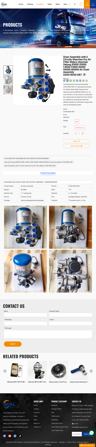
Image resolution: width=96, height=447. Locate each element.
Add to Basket (75, 146)
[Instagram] (15, 435)
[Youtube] (9, 435)
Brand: (65, 114)
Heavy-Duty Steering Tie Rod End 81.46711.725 (58, 382)
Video (50, 4)
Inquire (75, 141)
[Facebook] (4, 435)
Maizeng (48, 445)
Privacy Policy (71, 442)
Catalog (30, 4)
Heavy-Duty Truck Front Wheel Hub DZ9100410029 (37, 382)
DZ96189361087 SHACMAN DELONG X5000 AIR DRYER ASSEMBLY (26, 158)
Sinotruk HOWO (56, 409)
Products (40, 4)
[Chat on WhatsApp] (91, 432)
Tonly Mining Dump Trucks (59, 427)
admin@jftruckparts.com (80, 427)
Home (21, 4)
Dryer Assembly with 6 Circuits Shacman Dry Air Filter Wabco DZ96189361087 (30, 166)
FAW (52, 412)
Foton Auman (55, 416)
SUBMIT (12, 344)
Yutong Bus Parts (57, 423)
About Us (37, 423)
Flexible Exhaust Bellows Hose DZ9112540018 (79, 382)
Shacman (54, 405)
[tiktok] (20, 435)
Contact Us (37, 427)
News (58, 4)
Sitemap (62, 442)
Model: (65, 109)
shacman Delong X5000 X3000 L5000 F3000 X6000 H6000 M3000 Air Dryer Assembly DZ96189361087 (38, 162)
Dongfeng (54, 420)
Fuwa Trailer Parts (57, 430)
